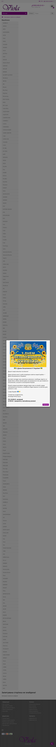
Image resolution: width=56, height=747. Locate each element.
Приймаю (45, 404)
